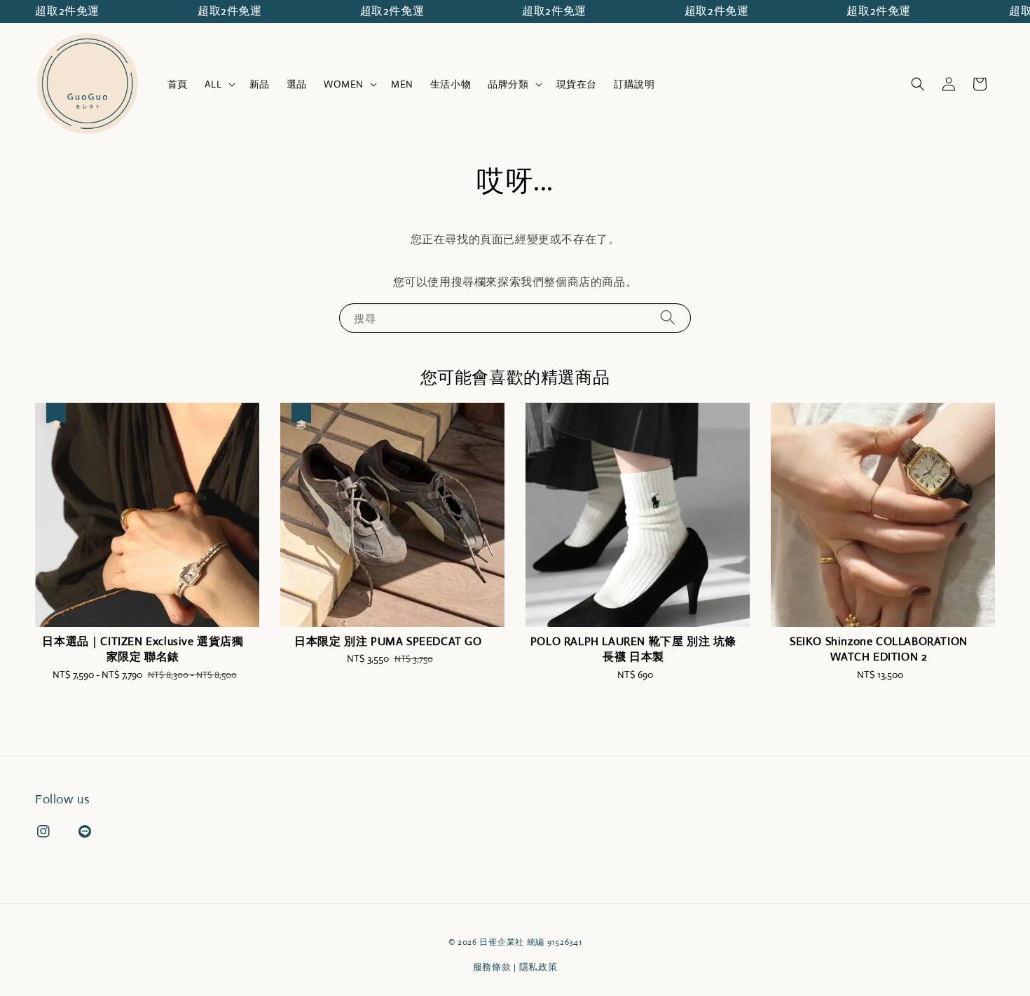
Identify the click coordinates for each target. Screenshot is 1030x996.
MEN (402, 84)
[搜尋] (667, 317)
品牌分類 (508, 84)
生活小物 (450, 84)
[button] (917, 84)
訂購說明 (634, 84)
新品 (259, 84)
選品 (297, 84)
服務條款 (492, 967)
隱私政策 (538, 967)
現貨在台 (576, 84)
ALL (213, 84)
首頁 (177, 84)
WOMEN (344, 84)
